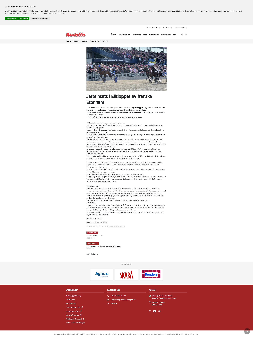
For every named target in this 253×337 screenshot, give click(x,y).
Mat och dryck (154, 34)
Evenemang (137, 34)
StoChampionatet (124, 34)
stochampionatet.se (153, 28)
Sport (145, 34)
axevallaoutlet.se (180, 28)
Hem (114, 34)
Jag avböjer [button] (24, 18)
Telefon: (118, 296)
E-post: (122, 300)
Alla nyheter (90, 254)
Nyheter (84, 41)
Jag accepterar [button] (11, 18)
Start (67, 41)
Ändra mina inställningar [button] (39, 18)
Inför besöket (166, 34)
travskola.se (167, 28)
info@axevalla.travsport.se (116, 226)
